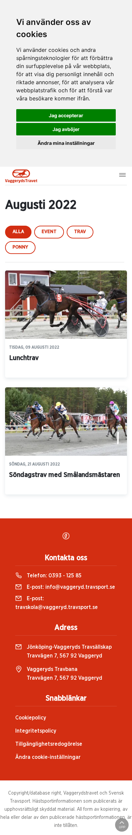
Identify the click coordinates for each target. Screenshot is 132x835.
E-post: (70, 587)
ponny (20, 247)
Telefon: (53, 575)
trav (80, 231)
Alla (18, 231)
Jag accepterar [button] (66, 115)
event (49, 231)
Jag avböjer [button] (66, 129)
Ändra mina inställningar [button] (66, 143)
